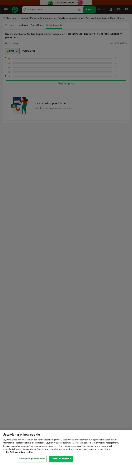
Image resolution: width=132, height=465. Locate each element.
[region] (66, 447)
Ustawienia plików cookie (32, 459)
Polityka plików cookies (21, 452)
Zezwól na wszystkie (61, 459)
